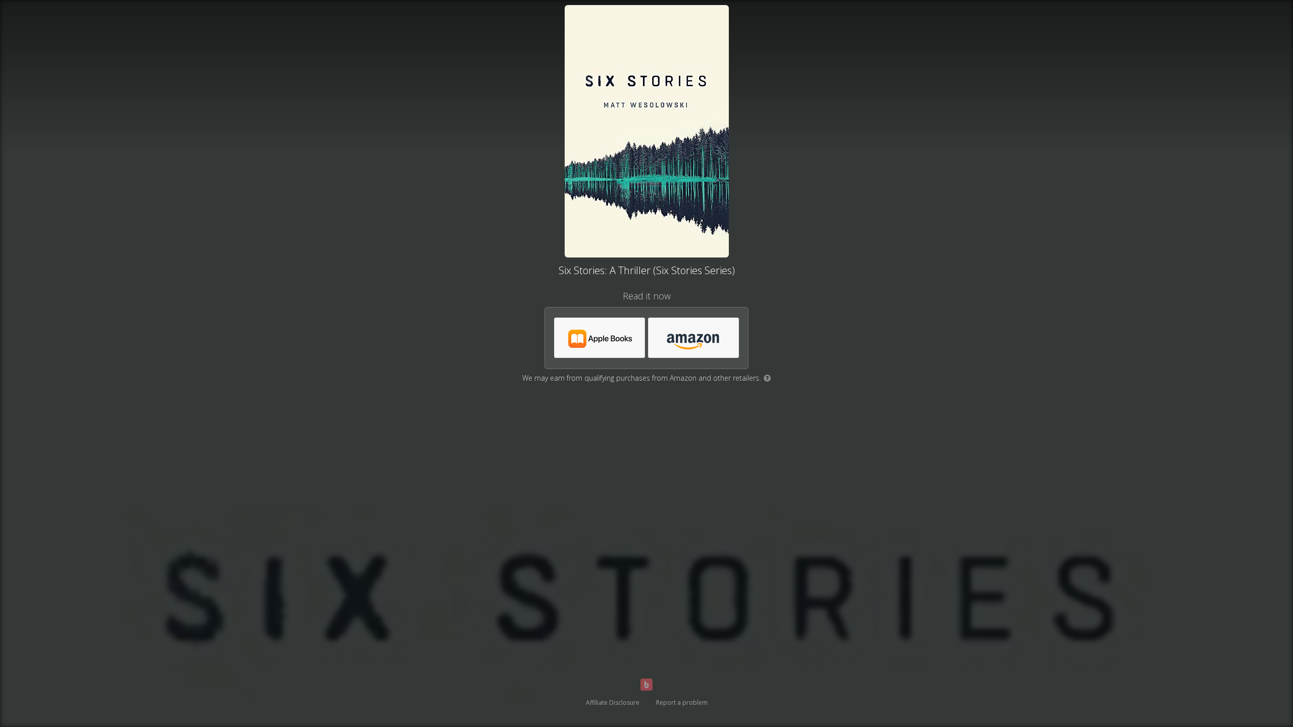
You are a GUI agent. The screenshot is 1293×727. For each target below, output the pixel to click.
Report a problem (682, 702)
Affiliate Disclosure (612, 702)
